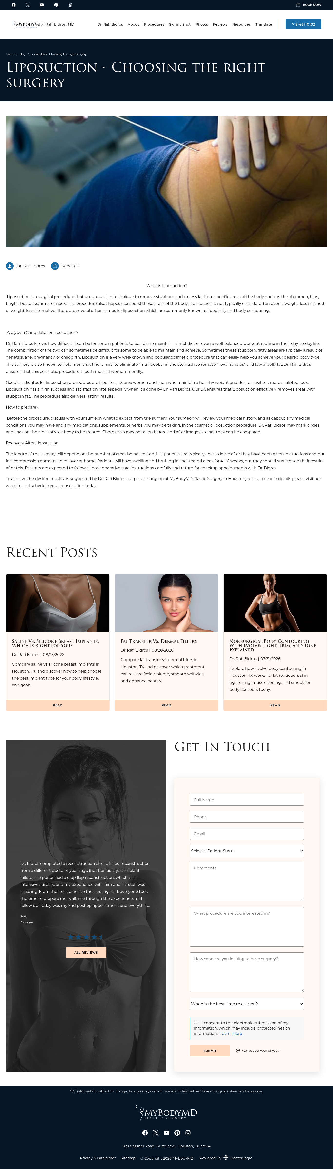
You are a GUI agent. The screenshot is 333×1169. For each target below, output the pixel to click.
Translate (263, 24)
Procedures (154, 24)
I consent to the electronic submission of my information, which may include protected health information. (242, 1028)
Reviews (220, 24)
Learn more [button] (231, 1033)
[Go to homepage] (27, 24)
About (133, 24)
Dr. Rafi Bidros (110, 24)
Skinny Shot (180, 24)
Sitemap (128, 1158)
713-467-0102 (303, 24)
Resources (241, 24)
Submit (210, 1051)
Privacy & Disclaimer (98, 1158)
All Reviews (86, 952)
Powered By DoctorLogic (226, 1158)
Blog (22, 54)
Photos (202, 24)
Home (10, 54)
